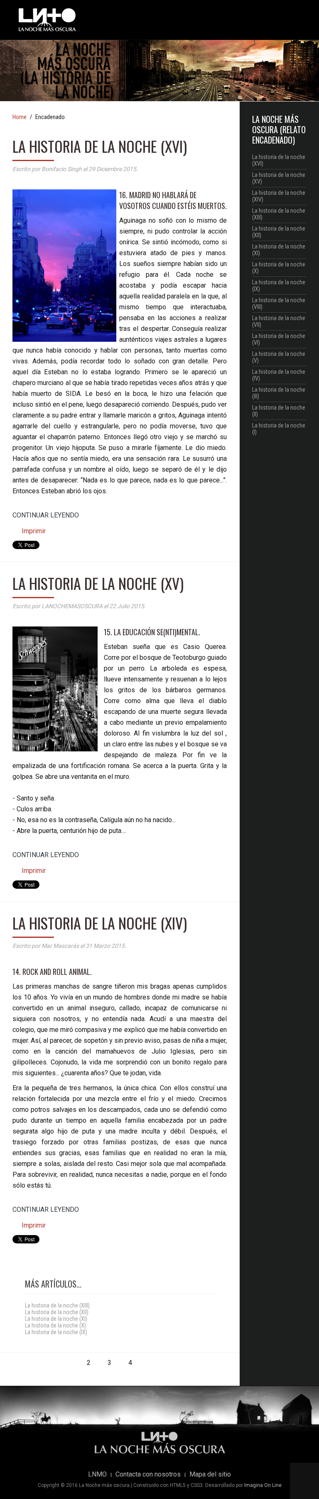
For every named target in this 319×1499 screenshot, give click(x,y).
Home (19, 117)
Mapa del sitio (210, 1474)
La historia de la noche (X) (55, 1325)
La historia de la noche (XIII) (57, 1305)
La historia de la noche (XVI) (99, 146)
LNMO (97, 1474)
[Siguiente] (150, 1362)
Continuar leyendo (45, 515)
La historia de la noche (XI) (56, 1318)
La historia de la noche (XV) (98, 583)
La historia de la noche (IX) (56, 1332)
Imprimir (33, 531)
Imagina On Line (263, 1485)
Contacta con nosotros (148, 1474)
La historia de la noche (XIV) (99, 923)
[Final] (171, 1362)
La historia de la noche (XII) (56, 1312)
